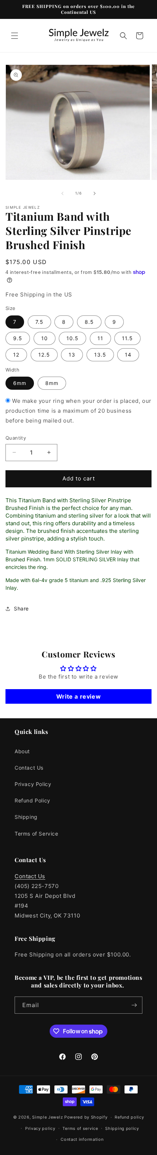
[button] (15, 36)
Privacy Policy (33, 784)
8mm (51, 383)
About (22, 751)
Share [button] (21, 608)
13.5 (100, 354)
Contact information (82, 1139)
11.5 (127, 338)
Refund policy (129, 1117)
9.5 (17, 338)
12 (16, 354)
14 (128, 354)
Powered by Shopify (86, 1117)
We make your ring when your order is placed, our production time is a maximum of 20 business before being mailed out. (78, 410)
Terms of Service (36, 833)
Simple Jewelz (47, 1117)
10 (44, 338)
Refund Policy (32, 800)
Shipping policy (122, 1128)
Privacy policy (40, 1128)
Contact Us (29, 768)
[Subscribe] (134, 1005)
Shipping (26, 817)
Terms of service (80, 1128)
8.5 (89, 322)
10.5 (72, 338)
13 (72, 354)
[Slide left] (62, 193)
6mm (19, 383)
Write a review (78, 696)
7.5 (39, 322)
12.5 (44, 354)
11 (100, 338)
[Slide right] (95, 193)
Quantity (15, 438)
